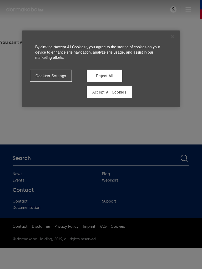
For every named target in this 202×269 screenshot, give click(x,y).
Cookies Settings (51, 75)
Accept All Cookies (109, 92)
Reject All (104, 75)
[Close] (172, 37)
